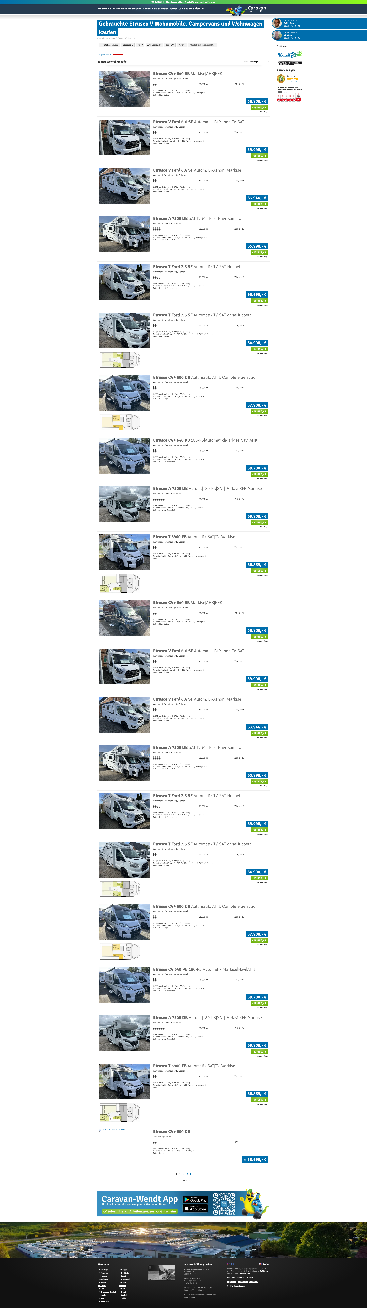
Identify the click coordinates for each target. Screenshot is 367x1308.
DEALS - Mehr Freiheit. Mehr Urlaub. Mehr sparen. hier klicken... (183, 2)
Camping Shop (186, 8)
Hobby (103, 1282)
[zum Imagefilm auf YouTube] (162, 1281)
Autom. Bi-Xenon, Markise (197, 170)
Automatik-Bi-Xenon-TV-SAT (198, 122)
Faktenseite (253, 1282)
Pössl (123, 1292)
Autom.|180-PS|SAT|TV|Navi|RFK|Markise (207, 488)
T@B (102, 1298)
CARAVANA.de (244, 1273)
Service (173, 8)
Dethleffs (125, 1273)
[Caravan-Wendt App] (183, 1220)
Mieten (164, 8)
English (265, 1264)
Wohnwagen (134, 8)
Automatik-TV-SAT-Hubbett (197, 266)
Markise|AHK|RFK (187, 73)
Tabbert (124, 1298)
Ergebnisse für (105, 54)
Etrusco (103, 1276)
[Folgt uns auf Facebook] (233, 1265)
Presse (242, 1277)
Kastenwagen (120, 8)
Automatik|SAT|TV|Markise (194, 537)
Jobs (237, 1277)
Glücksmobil (126, 1279)
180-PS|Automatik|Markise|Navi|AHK (205, 440)
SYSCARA (264, 1271)
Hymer (124, 1282)
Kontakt (230, 1277)
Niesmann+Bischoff (108, 1292)
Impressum (231, 1282)
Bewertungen (293, 81)
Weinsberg (104, 1301)
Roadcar (103, 1295)
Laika (123, 1285)
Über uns (200, 8)
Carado (124, 1270)
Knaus (103, 1285)
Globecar (104, 1279)
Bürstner (104, 1270)
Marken (146, 8)
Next (123, 1289)
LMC (102, 1289)
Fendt (123, 1276)
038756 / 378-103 (292, 26)
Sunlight (124, 1295)
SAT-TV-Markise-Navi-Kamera (197, 218)
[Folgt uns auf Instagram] (229, 1265)
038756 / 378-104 (292, 38)
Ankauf (156, 8)
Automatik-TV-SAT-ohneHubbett (202, 315)
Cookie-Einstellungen (236, 1286)
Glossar (250, 1277)
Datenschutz (243, 1282)
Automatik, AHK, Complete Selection (205, 377)
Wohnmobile (104, 8)
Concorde (104, 1273)
